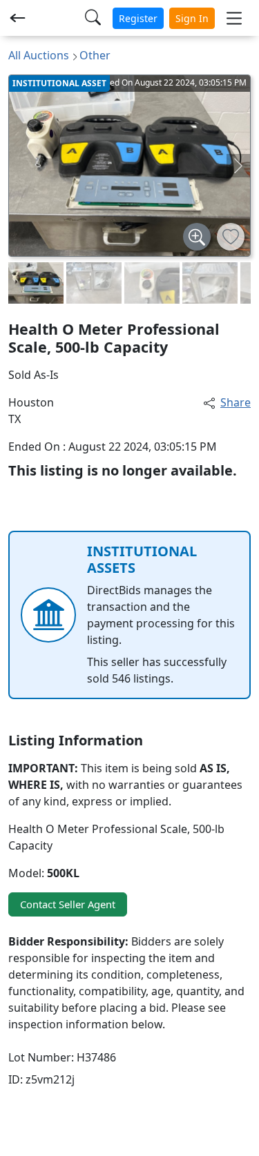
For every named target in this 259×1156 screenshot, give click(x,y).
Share (235, 402)
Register (138, 18)
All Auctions (38, 55)
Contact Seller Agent (67, 904)
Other (95, 55)
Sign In (192, 18)
